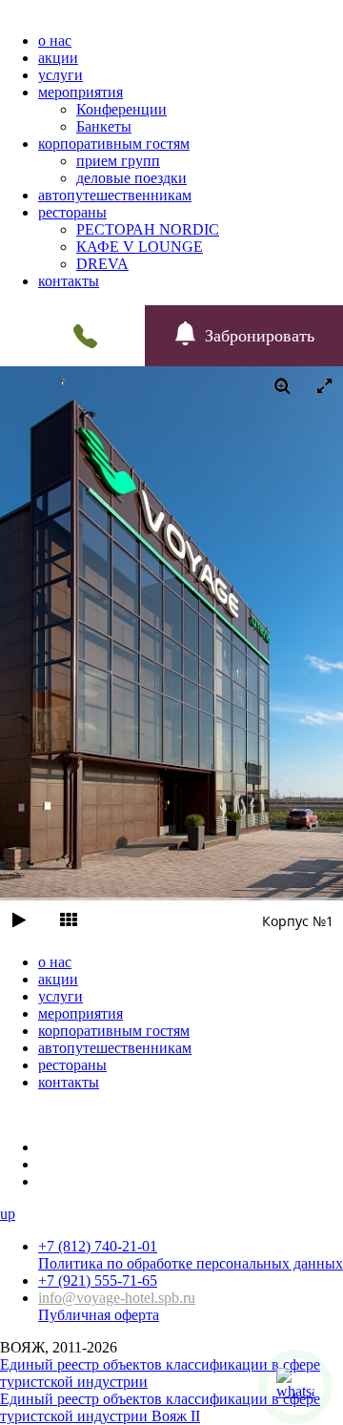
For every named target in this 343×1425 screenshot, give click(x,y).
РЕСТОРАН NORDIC (147, 229)
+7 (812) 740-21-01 (97, 1246)
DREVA (102, 264)
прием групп (118, 161)
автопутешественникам (115, 195)
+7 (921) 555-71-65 (97, 1280)
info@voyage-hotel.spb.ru (116, 1298)
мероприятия (80, 92)
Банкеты (103, 126)
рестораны (72, 212)
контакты (68, 281)
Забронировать (259, 335)
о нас (54, 40)
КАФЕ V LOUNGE (139, 246)
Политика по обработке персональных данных (190, 1263)
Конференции (121, 109)
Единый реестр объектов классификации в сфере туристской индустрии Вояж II (160, 1407)
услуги (60, 75)
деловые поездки (131, 178)
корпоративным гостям (114, 143)
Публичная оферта (98, 1315)
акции (58, 58)
